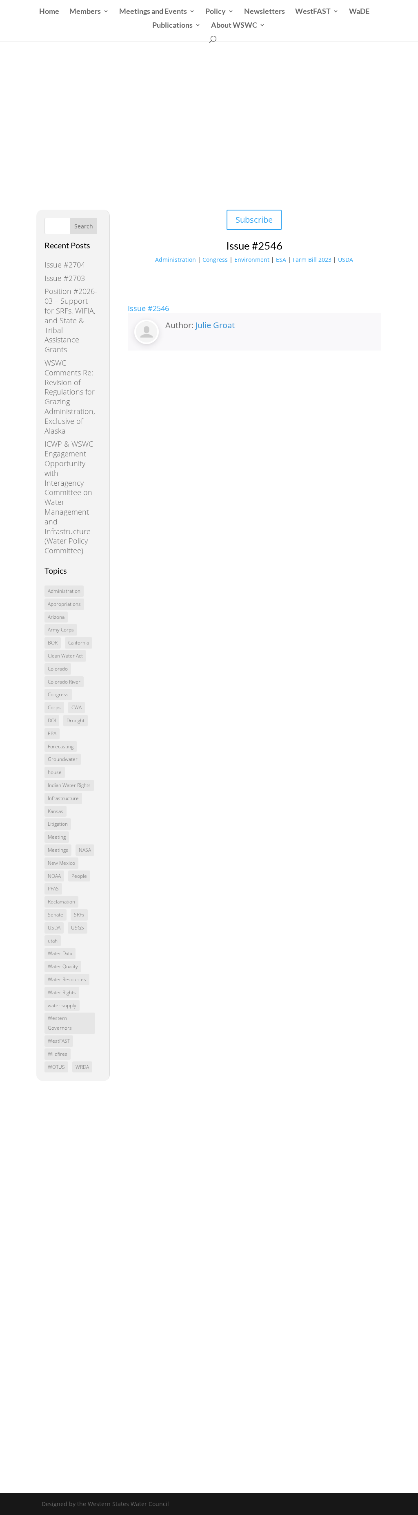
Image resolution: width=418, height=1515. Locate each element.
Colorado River (64, 681)
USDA (54, 927)
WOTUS (56, 1066)
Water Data (60, 953)
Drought (75, 720)
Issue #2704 (64, 265)
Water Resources (67, 979)
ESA (281, 259)
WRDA (82, 1066)
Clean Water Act (65, 655)
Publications (172, 25)
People (79, 876)
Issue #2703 (64, 278)
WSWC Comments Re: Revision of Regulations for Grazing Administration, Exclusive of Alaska (69, 397)
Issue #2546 (148, 308)
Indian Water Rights (69, 785)
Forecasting (60, 746)
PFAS (53, 888)
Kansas (55, 811)
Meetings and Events (153, 11)
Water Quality (63, 966)
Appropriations (64, 604)
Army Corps (61, 629)
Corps (54, 707)
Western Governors (60, 1023)
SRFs (79, 914)
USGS (77, 927)
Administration (64, 591)
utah (53, 940)
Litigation (58, 823)
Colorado (58, 668)
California (78, 642)
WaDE (359, 11)
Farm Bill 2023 (312, 259)
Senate (55, 914)
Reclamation (61, 901)
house (55, 772)
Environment (251, 259)
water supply (62, 1005)
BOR (53, 642)
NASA (85, 849)
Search (83, 226)
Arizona (56, 617)
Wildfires (57, 1053)
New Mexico (61, 862)
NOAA (54, 876)
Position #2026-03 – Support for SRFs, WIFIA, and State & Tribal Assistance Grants (70, 320)
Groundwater (63, 759)
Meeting (57, 836)
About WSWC (234, 25)
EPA (52, 733)
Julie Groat (215, 325)
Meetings (58, 849)
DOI (52, 720)
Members (85, 11)
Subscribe (254, 219)
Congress (58, 694)
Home (49, 11)
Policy (215, 11)
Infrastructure (63, 798)
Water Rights (62, 992)
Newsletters (264, 11)
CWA (76, 707)
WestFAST (313, 11)
